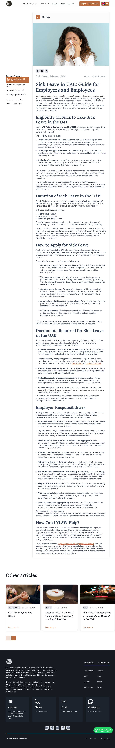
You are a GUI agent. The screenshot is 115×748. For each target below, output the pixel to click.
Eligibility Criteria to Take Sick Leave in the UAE (16, 80)
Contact (71, 3)
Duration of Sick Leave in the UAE (16, 85)
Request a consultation (89, 3)
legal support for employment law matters (76, 543)
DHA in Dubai (77, 363)
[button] (30, 4)
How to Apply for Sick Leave (15, 90)
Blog (63, 3)
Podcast (55, 3)
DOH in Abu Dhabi (93, 363)
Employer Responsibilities (15, 100)
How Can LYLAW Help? (14, 104)
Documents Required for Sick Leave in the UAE (16, 95)
